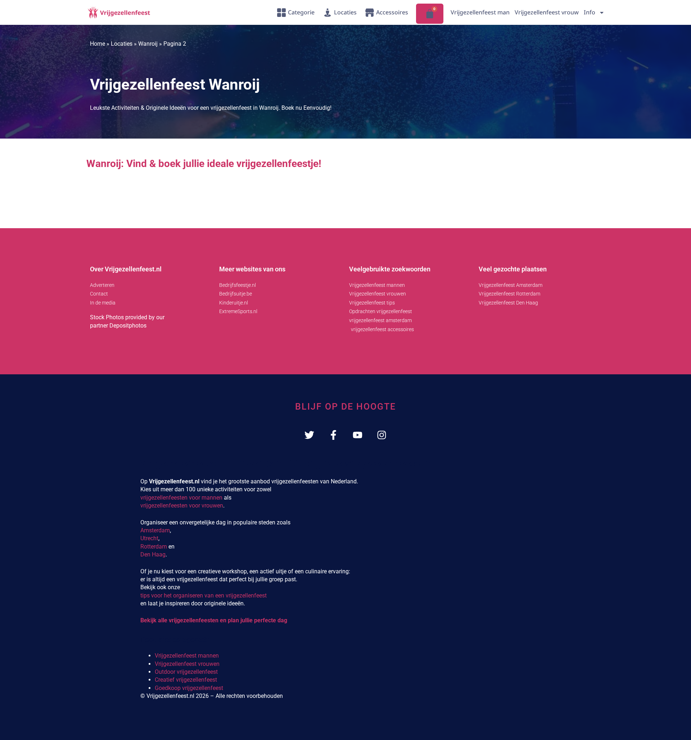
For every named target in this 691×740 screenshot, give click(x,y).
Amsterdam (155, 530)
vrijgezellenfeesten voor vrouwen (181, 505)
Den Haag (153, 554)
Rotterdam (153, 546)
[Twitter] (309, 435)
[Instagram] (382, 435)
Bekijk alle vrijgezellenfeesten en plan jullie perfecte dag (213, 620)
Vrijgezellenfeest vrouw (547, 12)
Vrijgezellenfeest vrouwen (187, 663)
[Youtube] (357, 435)
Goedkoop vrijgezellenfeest (189, 688)
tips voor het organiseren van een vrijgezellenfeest (203, 595)
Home (97, 43)
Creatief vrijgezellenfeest (186, 679)
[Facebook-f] (333, 435)
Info (589, 12)
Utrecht (149, 538)
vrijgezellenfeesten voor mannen (181, 497)
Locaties (121, 43)
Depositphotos (127, 325)
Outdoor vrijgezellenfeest (186, 671)
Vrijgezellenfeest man (480, 12)
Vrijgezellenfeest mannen (187, 655)
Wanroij (148, 43)
